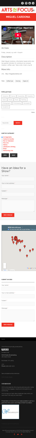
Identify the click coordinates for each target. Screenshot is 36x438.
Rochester (27, 103)
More (33, 112)
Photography (6, 103)
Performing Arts (8, 150)
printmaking (17, 103)
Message (5, 198)
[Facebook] (14, 435)
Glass (4, 99)
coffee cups (10, 81)
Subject (4, 191)
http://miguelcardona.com (13, 74)
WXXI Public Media (7, 377)
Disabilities (21, 96)
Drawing (18, 81)
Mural (10, 99)
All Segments (7, 137)
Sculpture (5, 107)
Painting (23, 99)
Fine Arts (6, 143)
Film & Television (8, 141)
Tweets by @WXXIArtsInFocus (10, 423)
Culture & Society (8, 139)
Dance (13, 96)
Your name (5, 175)
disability (30, 96)
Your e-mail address (8, 183)
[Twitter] (18, 435)
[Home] (17, 10)
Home (3, 339)
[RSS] (21, 435)
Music (17, 99)
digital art (25, 81)
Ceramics (5, 96)
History (5, 145)
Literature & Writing (9, 146)
